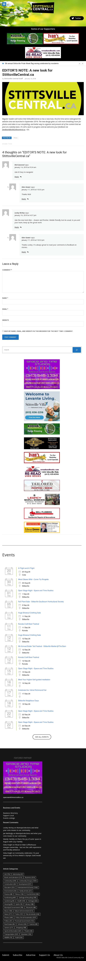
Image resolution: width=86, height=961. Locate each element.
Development (25, 884)
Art (7, 874)
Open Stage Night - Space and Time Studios (35, 590)
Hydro (19, 904)
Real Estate (9, 924)
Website (5, 320)
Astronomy (18, 874)
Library (29, 904)
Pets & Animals (32, 914)
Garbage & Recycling (27, 897)
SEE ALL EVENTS (42, 737)
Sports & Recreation (12, 931)
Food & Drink (32, 894)
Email (5, 309)
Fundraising (10, 897)
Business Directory (10, 813)
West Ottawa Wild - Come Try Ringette (33, 579)
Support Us (44, 955)
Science (33, 924)
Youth (18, 937)
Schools (22, 924)
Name (5, 298)
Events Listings (9, 818)
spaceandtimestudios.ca (13, 797)
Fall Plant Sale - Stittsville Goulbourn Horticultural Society (41, 601)
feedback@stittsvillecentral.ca (13, 129)
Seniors (8, 928)
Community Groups (28, 881)
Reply (17, 177)
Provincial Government (24, 921)
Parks (19, 914)
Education (9, 887)
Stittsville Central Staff (13, 78)
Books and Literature (13, 877)
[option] (44, 63)
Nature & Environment (24, 911)
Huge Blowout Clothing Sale (29, 612)
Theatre (28, 931)
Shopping (21, 928)
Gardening (9, 901)
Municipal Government (13, 907)
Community (10, 881)
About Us (58, 955)
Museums (31, 907)
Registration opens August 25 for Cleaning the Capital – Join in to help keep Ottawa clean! (40, 63)
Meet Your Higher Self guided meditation (34, 679)
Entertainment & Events (27, 887)
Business (30, 877)
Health (21, 901)
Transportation (11, 934)
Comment (7, 270)
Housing (8, 904)
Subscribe (17, 955)
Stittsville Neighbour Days (28, 700)
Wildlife (8, 937)
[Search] (77, 350)
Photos (8, 917)
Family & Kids (25, 891)
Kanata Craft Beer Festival (28, 624)
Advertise (30, 955)
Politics (8, 921)
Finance (8, 894)
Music (8, 911)
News (15, 138)
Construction (10, 884)
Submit (5, 955)
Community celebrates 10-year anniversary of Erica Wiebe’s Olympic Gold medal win (22, 855)
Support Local (8, 815)
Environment (10, 891)
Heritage (32, 901)
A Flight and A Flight (26, 568)
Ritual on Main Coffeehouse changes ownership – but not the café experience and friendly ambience (22, 847)
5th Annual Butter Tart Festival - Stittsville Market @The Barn (42, 646)
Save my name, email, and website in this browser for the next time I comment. (38, 331)
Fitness (19, 894)
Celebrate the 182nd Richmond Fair (32, 690)
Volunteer (26, 934)
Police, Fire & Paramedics (26, 917)
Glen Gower (26, 187)
